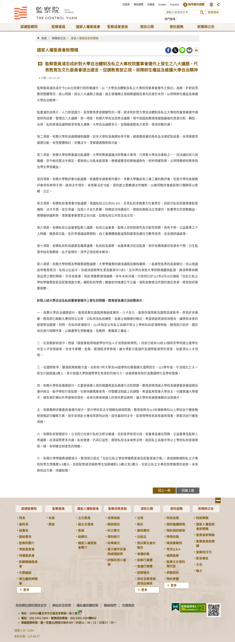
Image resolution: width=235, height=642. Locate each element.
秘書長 (23, 530)
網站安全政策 (61, 605)
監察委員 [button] (58, 27)
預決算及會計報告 (146, 545)
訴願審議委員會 (28, 564)
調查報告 (114, 524)
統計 (140, 524)
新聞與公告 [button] (206, 27)
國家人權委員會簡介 (87, 545)
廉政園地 (143, 530)
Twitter (175, 50)
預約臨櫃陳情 (176, 524)
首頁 (44, 38)
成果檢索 (114, 518)
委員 (81, 530)
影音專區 (202, 558)
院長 (22, 518)
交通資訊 (128, 605)
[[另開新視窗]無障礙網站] (193, 608)
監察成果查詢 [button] (117, 27)
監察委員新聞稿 (205, 544)
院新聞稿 (202, 518)
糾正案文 (114, 530)
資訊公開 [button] (147, 27)
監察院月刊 (204, 552)
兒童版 (150, 4)
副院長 (23, 524)
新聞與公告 (59, 38)
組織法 (82, 536)
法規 (140, 518)
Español (174, 4)
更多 (26, 590)
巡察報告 (143, 572)
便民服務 (176, 508)
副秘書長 (25, 536)
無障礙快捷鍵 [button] (196, 4)
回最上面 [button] (188, 490)
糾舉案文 (114, 543)
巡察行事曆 (145, 560)
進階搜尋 (213, 12)
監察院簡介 (27, 543)
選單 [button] (218, 500)
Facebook (168, 50)
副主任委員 (86, 524)
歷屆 (52, 524)
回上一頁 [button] (164, 490)
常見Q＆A (173, 549)
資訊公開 (147, 508)
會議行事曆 (145, 566)
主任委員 (84, 518)
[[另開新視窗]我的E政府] (175, 607)
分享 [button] (218, 4)
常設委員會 (27, 549)
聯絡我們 (110, 605)
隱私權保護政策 (87, 605)
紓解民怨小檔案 (117, 562)
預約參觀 (173, 579)
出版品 (141, 536)
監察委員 (58, 508)
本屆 (52, 518)
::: (1, 2)
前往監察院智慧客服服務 (211, 4)
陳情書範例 (174, 543)
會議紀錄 (143, 554)
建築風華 (173, 555)
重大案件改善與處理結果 (117, 551)
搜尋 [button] (202, 12)
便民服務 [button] (176, 27)
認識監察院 (29, 508)
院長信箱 (173, 518)
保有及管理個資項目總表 (146, 581)
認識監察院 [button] (29, 27)
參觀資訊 (173, 572)
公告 (199, 564)
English (162, 4)
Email (189, 50)
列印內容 (196, 50)
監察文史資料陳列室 (176, 564)
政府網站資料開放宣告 (31, 605)
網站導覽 (138, 4)
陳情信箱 (173, 536)
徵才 (199, 571)
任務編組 (25, 572)
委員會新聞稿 (205, 535)
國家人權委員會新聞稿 (84, 38)
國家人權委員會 (88, 508)
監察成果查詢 (117, 508)
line (182, 50)
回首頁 (126, 4)
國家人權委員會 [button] (88, 27)
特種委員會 (27, 555)
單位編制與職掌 (28, 581)
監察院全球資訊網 (45, 13)
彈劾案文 (114, 536)
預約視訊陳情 (176, 530)
